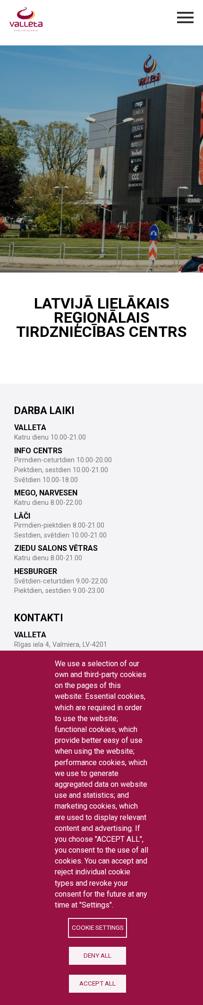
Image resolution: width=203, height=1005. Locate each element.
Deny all (97, 955)
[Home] (25, 19)
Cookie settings (98, 927)
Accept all (97, 983)
